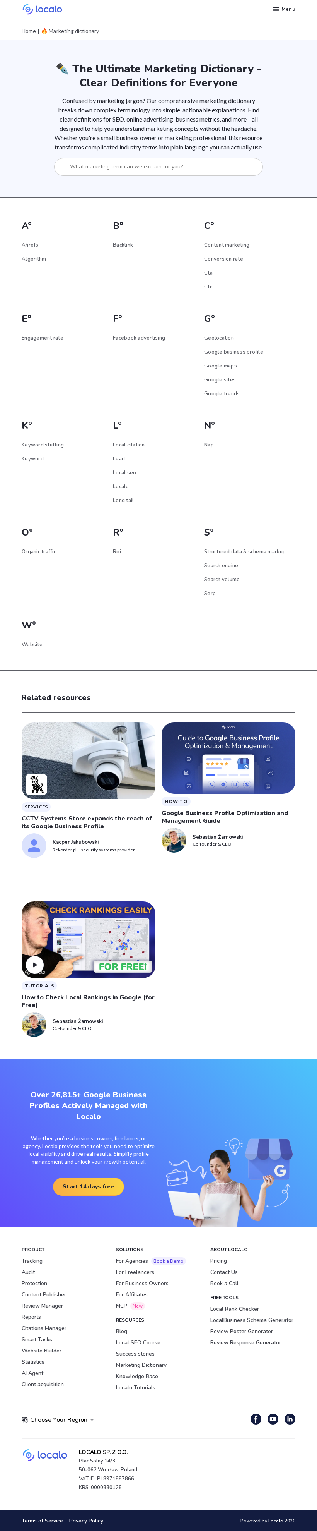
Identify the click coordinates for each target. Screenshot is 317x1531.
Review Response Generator (245, 1342)
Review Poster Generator (241, 1331)
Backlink (123, 245)
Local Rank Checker (234, 1309)
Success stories (135, 1354)
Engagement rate (42, 338)
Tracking (32, 1261)
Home (29, 31)
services (36, 807)
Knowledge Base (137, 1376)
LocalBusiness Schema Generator (251, 1320)
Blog (121, 1331)
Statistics (33, 1362)
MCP (129, 1306)
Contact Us (224, 1272)
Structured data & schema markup (245, 551)
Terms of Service (42, 1520)
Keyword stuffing (43, 444)
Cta (208, 272)
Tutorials (39, 986)
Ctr (208, 286)
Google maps (220, 365)
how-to (176, 801)
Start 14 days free (88, 1186)
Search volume (222, 579)
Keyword (33, 458)
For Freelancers (135, 1272)
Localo (121, 486)
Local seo (124, 472)
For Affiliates (132, 1294)
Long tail (123, 500)
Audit (28, 1272)
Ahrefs (30, 245)
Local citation (129, 444)
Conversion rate (223, 259)
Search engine (221, 565)
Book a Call (224, 1283)
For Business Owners (142, 1283)
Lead (119, 458)
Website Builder (41, 1350)
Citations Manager (44, 1328)
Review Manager (42, 1306)
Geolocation (219, 338)
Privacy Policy (86, 1520)
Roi (117, 551)
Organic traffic (39, 551)
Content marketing (226, 245)
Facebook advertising (139, 338)
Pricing (218, 1261)
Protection (34, 1283)
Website (32, 644)
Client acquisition (43, 1384)
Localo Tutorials (135, 1387)
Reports (31, 1317)
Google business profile (233, 351)
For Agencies (150, 1261)
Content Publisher (44, 1294)
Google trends (222, 393)
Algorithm (34, 259)
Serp (210, 593)
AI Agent (32, 1373)
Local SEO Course (138, 1342)
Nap (209, 444)
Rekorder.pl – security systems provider (94, 850)
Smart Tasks (37, 1339)
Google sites (220, 379)
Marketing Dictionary (141, 1365)
